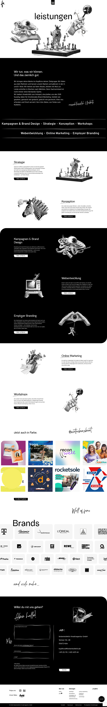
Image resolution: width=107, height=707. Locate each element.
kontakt (102, 699)
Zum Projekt (12, 457)
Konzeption (66, 124)
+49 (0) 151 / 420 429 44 (69, 652)
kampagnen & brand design (72, 696)
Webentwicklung (32, 133)
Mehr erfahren (21, 179)
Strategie (49, 124)
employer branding (81, 694)
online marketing (83, 691)
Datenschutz (78, 705)
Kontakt (63, 705)
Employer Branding (86, 133)
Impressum (70, 705)
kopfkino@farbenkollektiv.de (70, 649)
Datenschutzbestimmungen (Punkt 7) (39, 667)
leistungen (72, 689)
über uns (61, 689)
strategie (71, 691)
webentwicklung (73, 698)
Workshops (85, 124)
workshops (81, 696)
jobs (60, 693)
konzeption (72, 693)
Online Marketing (57, 133)
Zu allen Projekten (20, 499)
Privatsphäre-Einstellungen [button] (91, 705)
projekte (95, 689)
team (60, 691)
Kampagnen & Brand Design (21, 124)
